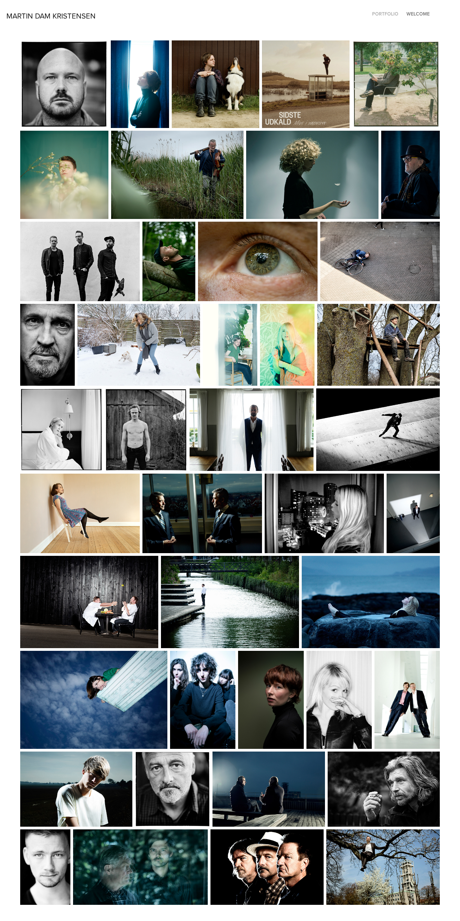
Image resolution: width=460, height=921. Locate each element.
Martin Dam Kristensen (51, 15)
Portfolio (385, 13)
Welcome (418, 13)
